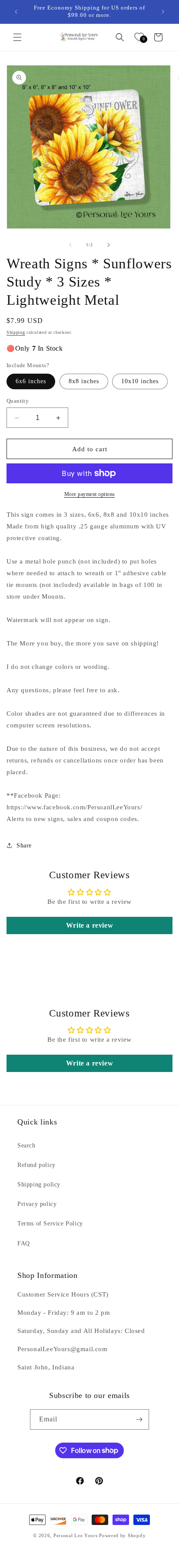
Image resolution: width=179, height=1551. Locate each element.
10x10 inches (140, 381)
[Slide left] (70, 244)
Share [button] (24, 845)
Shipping (16, 332)
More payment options (89, 494)
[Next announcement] (162, 11)
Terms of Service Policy (50, 1223)
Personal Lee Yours (75, 1535)
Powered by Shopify (122, 1535)
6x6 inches (31, 381)
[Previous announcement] (16, 11)
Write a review (89, 925)
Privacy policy (36, 1204)
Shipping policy (38, 1184)
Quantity (18, 401)
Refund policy (36, 1165)
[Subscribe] (139, 1419)
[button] (17, 37)
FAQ (23, 1243)
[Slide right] (108, 244)
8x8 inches (84, 381)
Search (26, 1145)
